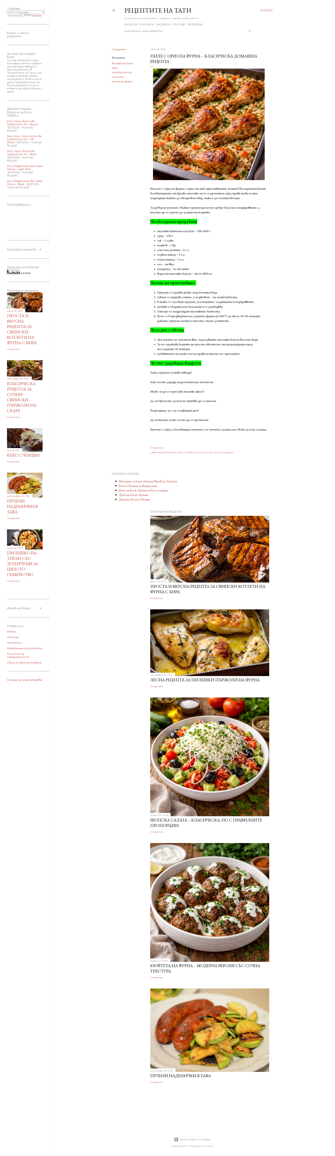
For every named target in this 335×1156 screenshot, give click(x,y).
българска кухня (122, 63)
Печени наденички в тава (180, 1075)
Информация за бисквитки (25, 648)
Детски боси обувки (133, 494)
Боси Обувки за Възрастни (138, 485)
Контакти (146, 24)
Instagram (195, 24)
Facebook (163, 24)
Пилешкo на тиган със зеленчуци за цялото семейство (22, 563)
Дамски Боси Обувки (134, 499)
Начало (11, 631)
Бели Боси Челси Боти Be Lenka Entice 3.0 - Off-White (24, 139)
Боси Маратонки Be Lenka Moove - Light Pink (24, 168)
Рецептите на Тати (157, 10)
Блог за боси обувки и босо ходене (143, 490)
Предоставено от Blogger (195, 1139)
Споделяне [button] (119, 49)
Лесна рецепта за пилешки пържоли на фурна (205, 679)
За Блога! (130, 24)
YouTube (179, 24)
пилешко (118, 77)
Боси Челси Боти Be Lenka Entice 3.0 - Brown (22, 123)
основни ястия (122, 72)
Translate (36, 15)
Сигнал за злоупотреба (24, 680)
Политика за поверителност (18, 655)
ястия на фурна (122, 81)
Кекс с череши (23, 455)
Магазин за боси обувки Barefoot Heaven (148, 481)
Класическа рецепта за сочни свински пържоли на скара (21, 397)
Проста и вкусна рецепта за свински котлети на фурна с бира (22, 329)
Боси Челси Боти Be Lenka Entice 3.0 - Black (21, 153)
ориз (115, 67)
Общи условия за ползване (24, 662)
